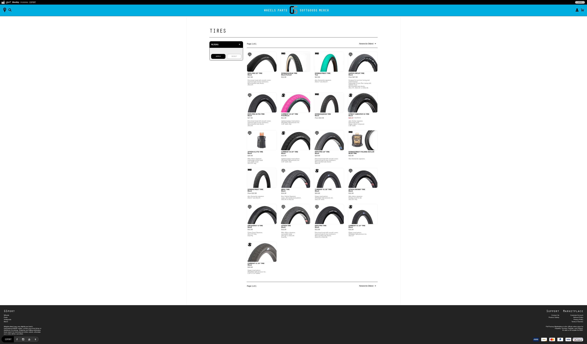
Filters (225, 44)
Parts (282, 10)
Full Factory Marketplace (554, 326)
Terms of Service (577, 321)
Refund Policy (578, 317)
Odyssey (558, 328)
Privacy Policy (578, 319)
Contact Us (555, 315)
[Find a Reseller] (5, 10)
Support (580, 2)
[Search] (10, 10)
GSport (9, 311)
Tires (217, 30)
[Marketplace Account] (577, 10)
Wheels (270, 10)
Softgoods (308, 10)
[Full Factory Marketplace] (3, 2)
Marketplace (573, 311)
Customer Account (576, 315)
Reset (234, 56)
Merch (324, 10)
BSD (581, 330)
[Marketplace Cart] (582, 10)
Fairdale (571, 328)
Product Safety (554, 317)
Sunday (564, 328)
